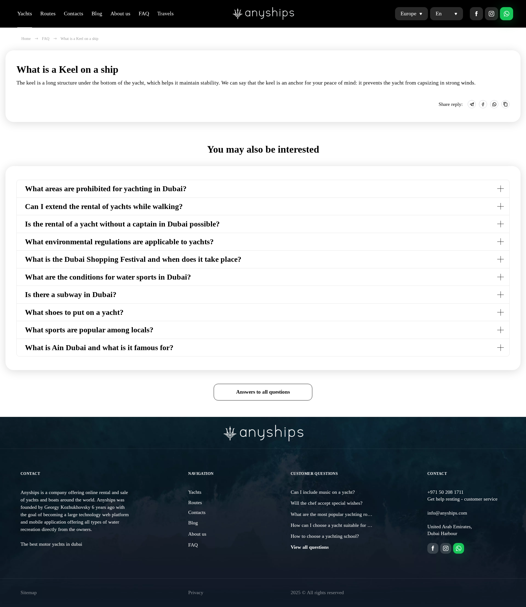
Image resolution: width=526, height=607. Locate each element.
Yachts (24, 13)
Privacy (195, 592)
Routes (48, 13)
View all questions (310, 547)
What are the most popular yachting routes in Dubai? (343, 514)
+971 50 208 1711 (445, 492)
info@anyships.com (447, 513)
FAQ (144, 13)
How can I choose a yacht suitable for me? (333, 525)
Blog (97, 13)
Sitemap (29, 592)
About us (120, 13)
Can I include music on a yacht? (323, 492)
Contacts (73, 13)
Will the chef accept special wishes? (326, 503)
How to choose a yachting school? (325, 536)
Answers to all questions (263, 392)
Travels (165, 13)
